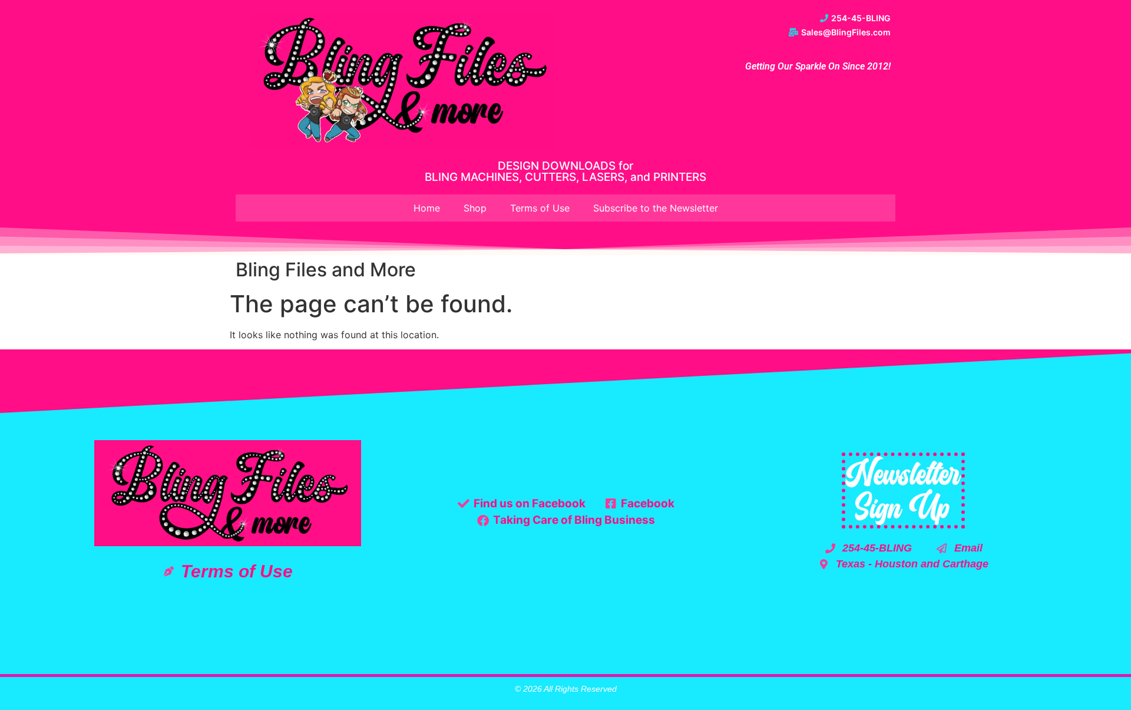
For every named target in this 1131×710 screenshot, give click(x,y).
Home (427, 208)
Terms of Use (540, 208)
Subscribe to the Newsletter (655, 208)
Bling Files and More (326, 269)
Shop (475, 208)
